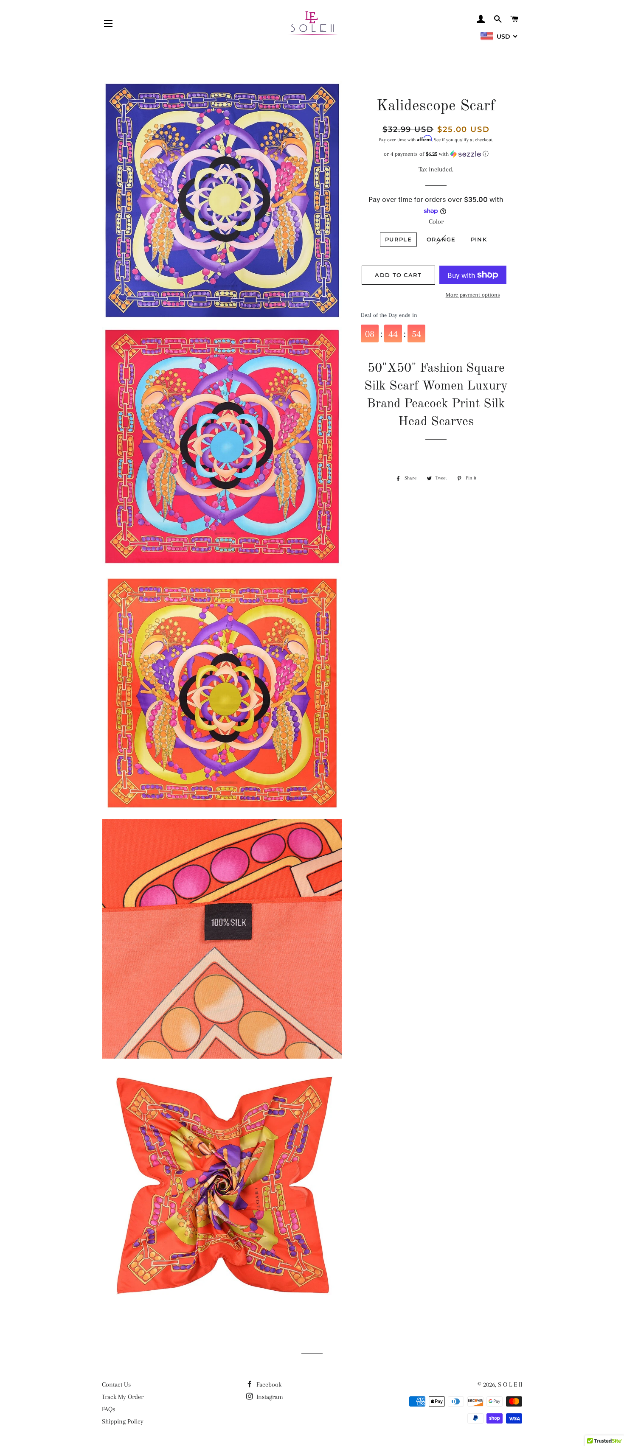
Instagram (269, 1397)
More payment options (473, 294)
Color (436, 221)
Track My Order (122, 1397)
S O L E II (510, 1384)
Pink (479, 239)
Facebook (268, 1384)
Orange (441, 239)
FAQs (108, 1409)
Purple (398, 239)
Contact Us (116, 1384)
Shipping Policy (122, 1421)
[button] (436, 154)
